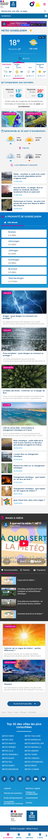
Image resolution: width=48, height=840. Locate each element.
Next (46, 836)
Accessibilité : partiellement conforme (13, 802)
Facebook (4, 779)
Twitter (12, 779)
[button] (44, 4)
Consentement (32, 798)
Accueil (3, 712)
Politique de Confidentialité (32, 793)
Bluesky (43, 779)
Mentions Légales (33, 788)
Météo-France (32, 829)
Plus (43, 37)
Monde (10, 712)
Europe (16, 712)
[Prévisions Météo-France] (13, 4)
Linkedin (20, 779)
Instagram (28, 779)
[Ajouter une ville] (46, 15)
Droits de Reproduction (13, 798)
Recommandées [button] (11, 570)
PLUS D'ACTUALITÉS (22, 704)
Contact (29, 803)
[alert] (37, 4)
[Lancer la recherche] (45, 11)
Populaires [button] (41, 570)
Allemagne (23, 712)
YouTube (36, 779)
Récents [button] (26, 570)
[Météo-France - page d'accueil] (32, 816)
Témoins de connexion (13, 793)
